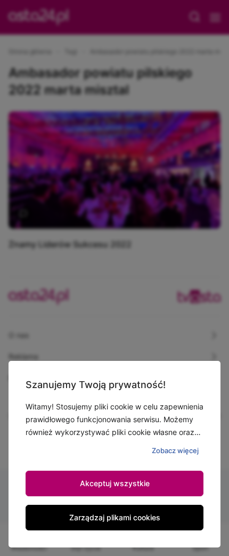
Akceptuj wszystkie (115, 483)
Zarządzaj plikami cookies (114, 517)
